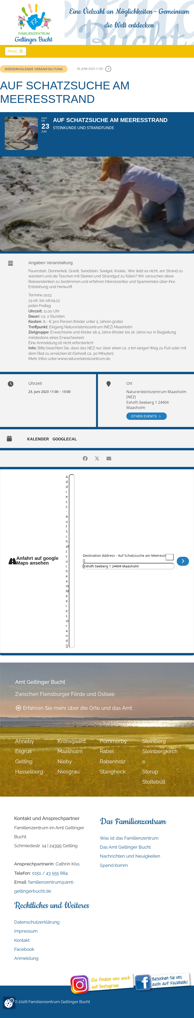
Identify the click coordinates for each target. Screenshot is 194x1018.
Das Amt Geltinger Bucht (125, 847)
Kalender (38, 439)
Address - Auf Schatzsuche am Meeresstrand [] (67, 561)
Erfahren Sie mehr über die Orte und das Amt (77, 708)
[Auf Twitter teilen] (97, 459)
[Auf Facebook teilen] (85, 459)
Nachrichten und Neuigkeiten (130, 856)
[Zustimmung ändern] (9, 1003)
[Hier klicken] (183, 561)
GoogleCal (65, 439)
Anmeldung (26, 958)
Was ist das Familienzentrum (129, 838)
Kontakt (22, 940)
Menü (17, 51)
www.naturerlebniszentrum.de (84, 358)
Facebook (24, 949)
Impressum (25, 931)
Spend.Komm (114, 865)
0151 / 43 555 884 (50, 873)
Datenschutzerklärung (37, 922)
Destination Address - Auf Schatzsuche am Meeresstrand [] (128, 558)
